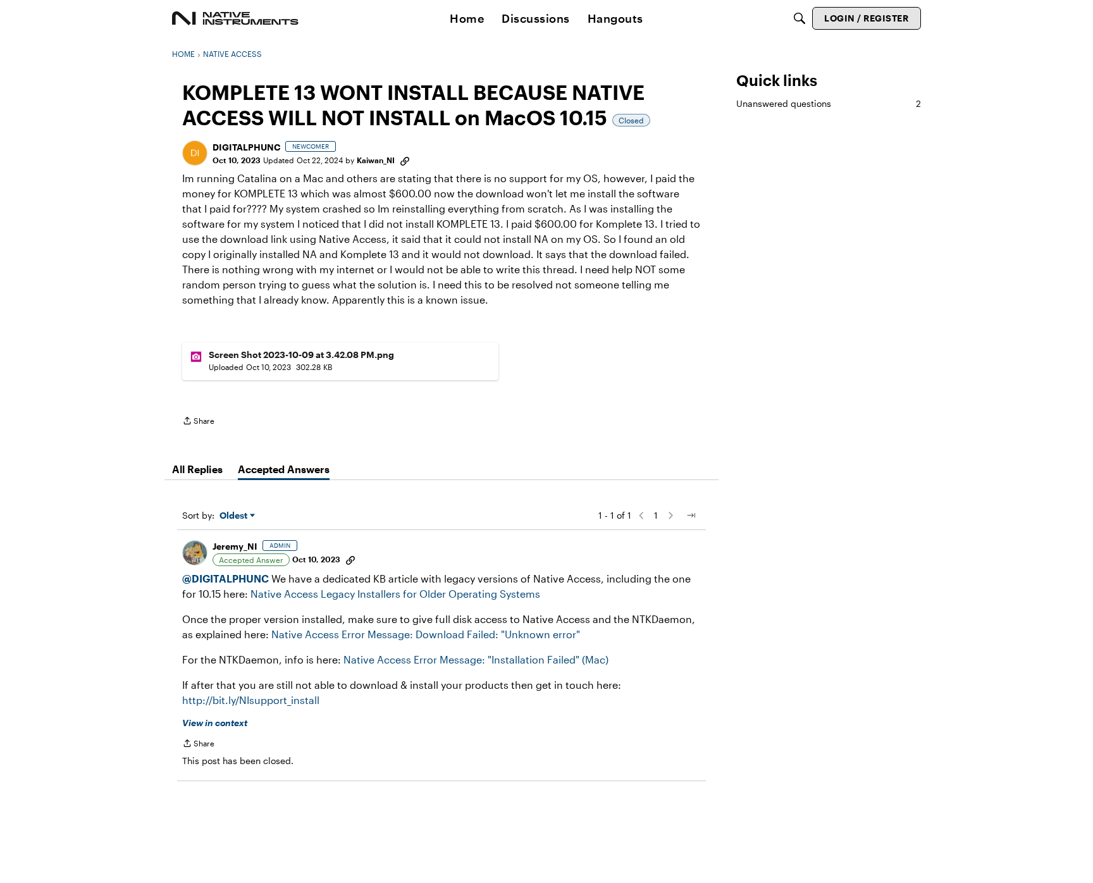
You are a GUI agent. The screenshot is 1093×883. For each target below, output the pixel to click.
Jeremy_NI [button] (235, 546)
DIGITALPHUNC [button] (246, 147)
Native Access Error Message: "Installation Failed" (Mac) (475, 659)
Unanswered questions (828, 103)
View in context (214, 722)
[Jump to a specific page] (691, 515)
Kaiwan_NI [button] (376, 160)
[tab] (197, 469)
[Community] (235, 18)
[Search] (799, 18)
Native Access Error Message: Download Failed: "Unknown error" (425, 634)
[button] (194, 153)
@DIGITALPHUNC (225, 578)
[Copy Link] (404, 160)
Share (198, 422)
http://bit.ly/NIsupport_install (250, 700)
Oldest (234, 516)
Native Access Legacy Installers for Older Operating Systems (395, 594)
